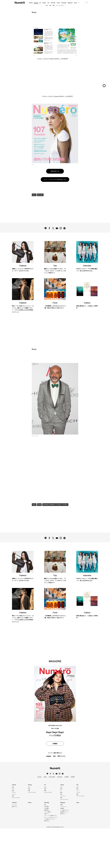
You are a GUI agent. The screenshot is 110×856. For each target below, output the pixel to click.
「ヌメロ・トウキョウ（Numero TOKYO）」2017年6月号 (52, 58)
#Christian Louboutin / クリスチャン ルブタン (56, 517)
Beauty (36, 2)
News (47, 5)
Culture (44, 2)
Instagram (61, 231)
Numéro (20, 3)
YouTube (57, 231)
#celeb (40, 517)
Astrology (63, 2)
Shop (75, 2)
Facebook (49, 231)
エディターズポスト (60, 5)
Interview (53, 2)
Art (40, 2)
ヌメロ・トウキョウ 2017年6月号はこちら (55, 179)
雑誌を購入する (55, 171)
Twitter (53, 231)
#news (34, 194)
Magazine (70, 2)
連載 (54, 5)
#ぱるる (48, 852)
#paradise (41, 194)
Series (58, 2)
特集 (50, 5)
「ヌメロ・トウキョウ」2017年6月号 (44, 754)
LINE (45, 231)
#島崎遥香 (54, 852)
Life (48, 2)
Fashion (31, 2)
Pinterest (65, 231)
